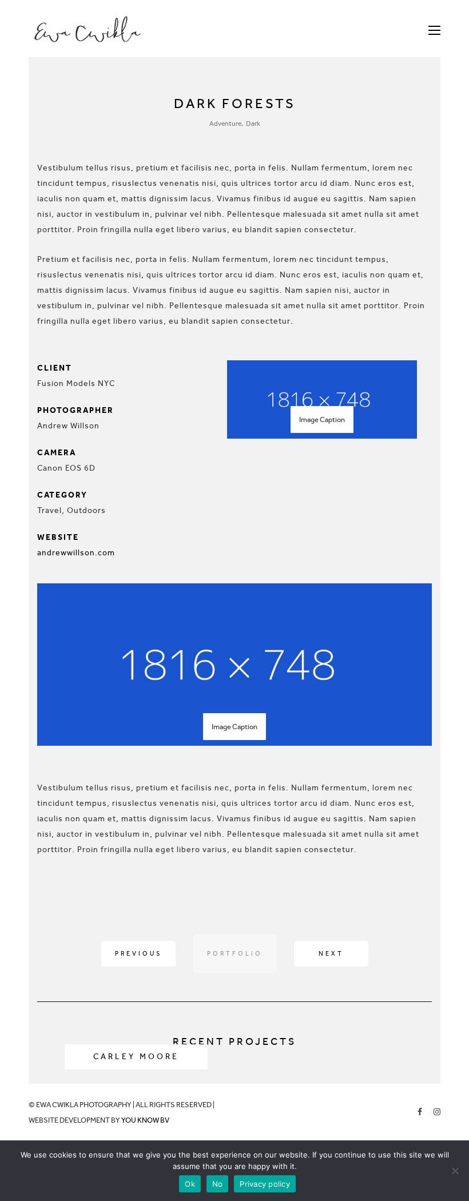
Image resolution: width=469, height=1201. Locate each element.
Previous (138, 953)
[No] (454, 1170)
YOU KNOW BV (145, 1120)
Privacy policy (265, 1183)
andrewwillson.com (76, 553)
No (217, 1183)
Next (331, 953)
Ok (190, 1183)
